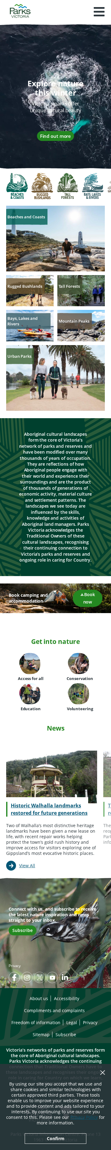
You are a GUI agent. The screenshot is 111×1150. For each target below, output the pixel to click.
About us (39, 998)
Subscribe (22, 930)
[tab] (17, 186)
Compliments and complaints (54, 1010)
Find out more (55, 136)
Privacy (15, 965)
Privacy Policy (84, 1117)
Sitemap (41, 1034)
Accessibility (66, 998)
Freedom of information (35, 1022)
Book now (89, 598)
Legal (71, 1022)
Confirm (55, 1138)
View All (27, 865)
